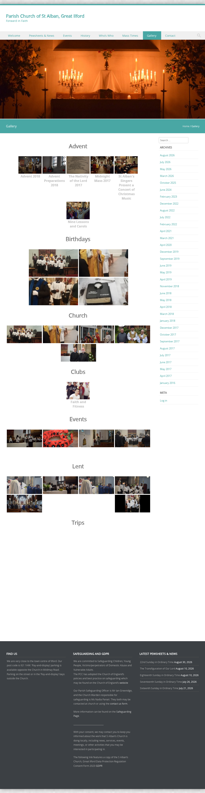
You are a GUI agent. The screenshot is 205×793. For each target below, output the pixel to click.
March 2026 (167, 176)
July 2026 (165, 162)
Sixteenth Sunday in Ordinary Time (159, 688)
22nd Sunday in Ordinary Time (157, 662)
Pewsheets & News (41, 36)
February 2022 (168, 224)
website (124, 682)
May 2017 (165, 369)
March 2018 (167, 314)
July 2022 (165, 217)
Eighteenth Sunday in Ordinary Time (160, 675)
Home (186, 126)
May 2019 (165, 272)
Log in (163, 400)
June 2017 (165, 362)
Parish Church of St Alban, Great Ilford (45, 16)
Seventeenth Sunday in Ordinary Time (161, 681)
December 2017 (169, 328)
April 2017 (166, 376)
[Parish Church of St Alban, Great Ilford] (102, 116)
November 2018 (169, 286)
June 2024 (165, 190)
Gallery (151, 36)
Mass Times (130, 36)
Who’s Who (106, 36)
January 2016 (167, 383)
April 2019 (166, 279)
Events (67, 36)
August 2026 (167, 155)
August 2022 (167, 210)
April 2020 (166, 245)
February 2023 (168, 196)
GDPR (99, 765)
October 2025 (168, 183)
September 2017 (169, 341)
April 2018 (166, 307)
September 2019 (169, 259)
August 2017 (167, 348)
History (85, 36)
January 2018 (167, 320)
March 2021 (167, 238)
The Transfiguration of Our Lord (157, 668)
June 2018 (165, 293)
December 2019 (169, 252)
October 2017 (168, 334)
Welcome (14, 36)
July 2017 (165, 355)
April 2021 (166, 231)
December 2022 (169, 203)
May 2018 (165, 300)
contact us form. (119, 703)
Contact (170, 36)
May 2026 (165, 169)
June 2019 (165, 265)
